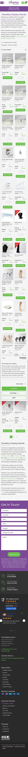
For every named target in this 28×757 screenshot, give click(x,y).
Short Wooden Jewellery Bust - (19, 282)
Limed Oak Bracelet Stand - (7, 346)
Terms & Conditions (7, 746)
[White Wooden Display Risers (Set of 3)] (7, 215)
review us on (10, 608)
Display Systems (7, 670)
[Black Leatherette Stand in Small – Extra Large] (20, 338)
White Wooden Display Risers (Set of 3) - (7, 224)
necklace (3, 456)
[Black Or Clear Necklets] (7, 248)
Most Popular (7, 684)
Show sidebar (7, 49)
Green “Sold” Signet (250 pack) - (7, 314)
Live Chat (5, 710)
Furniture (5, 679)
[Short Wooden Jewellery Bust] (20, 274)
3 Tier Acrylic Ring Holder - (7, 192)
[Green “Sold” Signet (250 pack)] (7, 306)
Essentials (5, 682)
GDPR (3, 748)
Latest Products (7, 687)
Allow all (14, 388)
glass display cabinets (13, 458)
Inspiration (6, 731)
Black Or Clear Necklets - (7, 255)
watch (8, 456)
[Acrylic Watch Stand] (7, 152)
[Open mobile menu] (2, 2)
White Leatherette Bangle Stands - (7, 67)
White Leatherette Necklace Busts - (7, 99)
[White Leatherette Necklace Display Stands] (7, 274)
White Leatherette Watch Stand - (20, 128)
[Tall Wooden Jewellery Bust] (20, 306)
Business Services (8, 703)
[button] (20, 82)
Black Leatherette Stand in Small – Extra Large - (19, 348)
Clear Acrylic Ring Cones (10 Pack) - (19, 161)
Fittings (5, 677)
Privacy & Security (20, 746)
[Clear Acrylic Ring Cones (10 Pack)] (20, 152)
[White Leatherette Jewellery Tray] (20, 58)
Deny (14, 397)
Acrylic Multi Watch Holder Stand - (7, 413)
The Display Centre (12, 599)
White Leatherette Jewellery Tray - (20, 67)
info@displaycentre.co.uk (9, 649)
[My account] (22, 2)
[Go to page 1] (11, 630)
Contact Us (6, 729)
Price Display (6, 675)
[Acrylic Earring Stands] (20, 184)
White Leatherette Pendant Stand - (20, 99)
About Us (5, 726)
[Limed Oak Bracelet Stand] (7, 338)
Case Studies (6, 715)
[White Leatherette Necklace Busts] (7, 91)
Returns (5, 708)
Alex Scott (10, 614)
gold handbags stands (10, 479)
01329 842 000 (5, 651)
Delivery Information (9, 706)
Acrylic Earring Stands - (19, 192)
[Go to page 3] (13, 630)
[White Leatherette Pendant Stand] (20, 91)
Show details (19, 384)
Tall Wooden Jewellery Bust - (19, 315)
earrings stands (17, 456)
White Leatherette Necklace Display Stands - (7, 282)
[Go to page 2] (12, 630)
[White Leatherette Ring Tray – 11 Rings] (7, 120)
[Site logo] (14, 2)
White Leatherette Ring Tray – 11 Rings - (7, 128)
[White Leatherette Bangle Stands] (7, 58)
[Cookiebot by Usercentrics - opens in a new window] (19, 358)
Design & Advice (7, 713)
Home (2, 42)
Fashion (5, 672)
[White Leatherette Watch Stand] (20, 120)
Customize (13, 393)
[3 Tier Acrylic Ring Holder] (7, 184)
